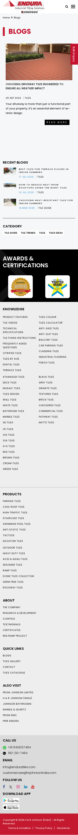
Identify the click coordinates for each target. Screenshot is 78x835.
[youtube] (31, 786)
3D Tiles (8, 422)
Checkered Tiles (50, 405)
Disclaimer (63, 828)
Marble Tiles (11, 416)
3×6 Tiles (9, 446)
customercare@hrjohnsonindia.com (29, 773)
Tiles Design (11, 394)
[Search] (65, 6)
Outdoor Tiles (12, 547)
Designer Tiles (12, 564)
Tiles (42, 232)
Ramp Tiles (10, 570)
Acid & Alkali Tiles (15, 559)
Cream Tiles (11, 463)
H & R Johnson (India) (17, 698)
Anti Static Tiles (14, 529)
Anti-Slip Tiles (48, 334)
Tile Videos (10, 322)
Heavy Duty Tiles (14, 553)
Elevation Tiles (13, 541)
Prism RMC (10, 715)
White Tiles (10, 405)
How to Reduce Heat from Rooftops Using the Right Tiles (43, 186)
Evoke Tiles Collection (18, 576)
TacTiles (9, 535)
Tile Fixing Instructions (19, 338)
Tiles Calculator (51, 322)
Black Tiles (46, 376)
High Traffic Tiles (15, 512)
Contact (9, 667)
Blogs (7, 655)
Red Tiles (9, 452)
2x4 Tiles (9, 440)
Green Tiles (10, 469)
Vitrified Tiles (12, 353)
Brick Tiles (46, 399)
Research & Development (20, 613)
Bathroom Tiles (13, 411)
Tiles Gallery (12, 661)
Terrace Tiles (12, 370)
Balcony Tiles (48, 339)
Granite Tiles (48, 388)
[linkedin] (24, 786)
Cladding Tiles (49, 351)
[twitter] (9, 786)
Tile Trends (28, 232)
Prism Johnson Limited (18, 692)
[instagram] (16, 786)
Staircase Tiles (13, 518)
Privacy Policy (44, 828)
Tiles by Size (11, 358)
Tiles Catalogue (14, 672)
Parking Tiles (12, 501)
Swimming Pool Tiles (17, 524)
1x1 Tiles (8, 429)
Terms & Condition (19, 828)
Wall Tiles (9, 399)
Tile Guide (10, 232)
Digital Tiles (11, 364)
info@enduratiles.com (19, 767)
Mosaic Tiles (11, 388)
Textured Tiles (48, 394)
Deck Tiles (10, 382)
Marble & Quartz (14, 709)
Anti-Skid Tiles (49, 328)
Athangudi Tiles (14, 376)
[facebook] (4, 786)
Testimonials (12, 624)
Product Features (15, 317)
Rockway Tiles (13, 587)
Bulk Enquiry (73, 54)
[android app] (11, 800)
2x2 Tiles (9, 434)
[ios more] (11, 807)
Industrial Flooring (52, 357)
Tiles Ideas (56, 232)
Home (6, 17)
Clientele (9, 618)
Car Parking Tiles (51, 345)
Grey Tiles (46, 382)
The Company (11, 607)
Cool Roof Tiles (14, 506)
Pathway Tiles (48, 416)
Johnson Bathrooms (17, 703)
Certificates (12, 630)
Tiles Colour (47, 317)
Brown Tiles (11, 457)
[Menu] (73, 6)
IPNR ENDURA (11, 721)
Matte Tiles (46, 422)
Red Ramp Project (15, 635)
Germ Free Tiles (13, 581)
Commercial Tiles (51, 411)
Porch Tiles (47, 362)
